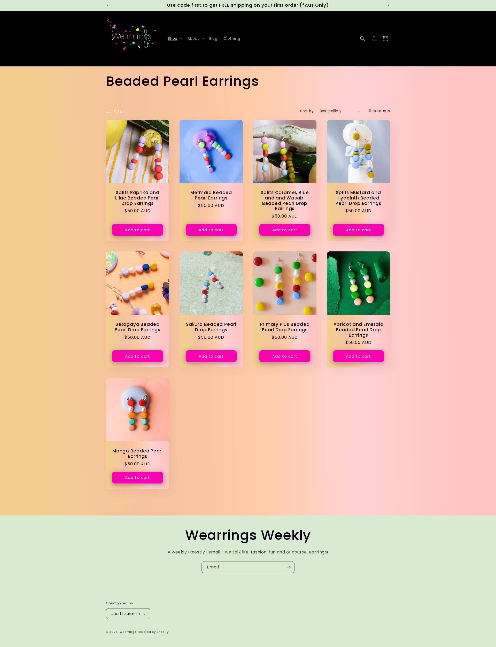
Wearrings (128, 632)
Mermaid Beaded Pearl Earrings (211, 195)
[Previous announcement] (107, 5)
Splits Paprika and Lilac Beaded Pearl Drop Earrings (137, 198)
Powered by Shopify (153, 632)
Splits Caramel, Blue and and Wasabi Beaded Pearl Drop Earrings (285, 200)
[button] (174, 38)
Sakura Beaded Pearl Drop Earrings (211, 327)
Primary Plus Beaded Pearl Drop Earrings (285, 327)
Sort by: (307, 110)
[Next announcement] (388, 5)
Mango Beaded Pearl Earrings (137, 453)
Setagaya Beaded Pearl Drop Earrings (137, 327)
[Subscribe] (288, 567)
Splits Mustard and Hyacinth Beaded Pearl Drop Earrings (358, 198)
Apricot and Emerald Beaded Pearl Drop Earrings (359, 330)
